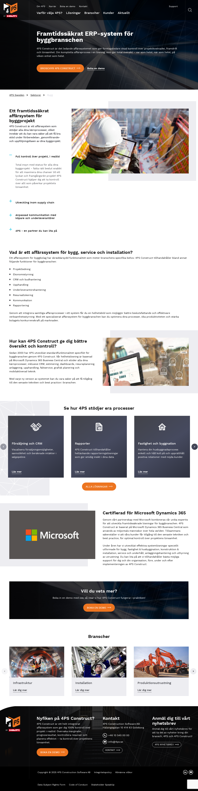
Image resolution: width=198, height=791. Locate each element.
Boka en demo (67, 6)
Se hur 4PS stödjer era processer (99, 408)
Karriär (52, 6)
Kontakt (83, 6)
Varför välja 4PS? (49, 13)
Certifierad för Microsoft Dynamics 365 (144, 513)
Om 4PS (41, 6)
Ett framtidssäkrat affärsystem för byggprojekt (29, 116)
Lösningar (73, 13)
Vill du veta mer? (99, 591)
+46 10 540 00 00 (118, 735)
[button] (3, 447)
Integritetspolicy (103, 772)
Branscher (91, 13)
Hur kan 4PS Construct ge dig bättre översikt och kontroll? (48, 344)
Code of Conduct (78, 784)
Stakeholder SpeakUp (102, 784)
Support (173, 6)
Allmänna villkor (123, 772)
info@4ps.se (115, 742)
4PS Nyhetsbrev (164, 744)
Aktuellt (124, 13)
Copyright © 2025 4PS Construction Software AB (64, 772)
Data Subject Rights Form (51, 784)
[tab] (36, 155)
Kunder (108, 13)
